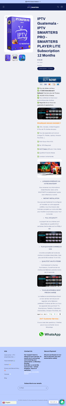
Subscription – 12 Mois (46, 68)
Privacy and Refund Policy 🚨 (11, 369)
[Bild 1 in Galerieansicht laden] (8, 58)
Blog (5, 378)
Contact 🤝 (7, 364)
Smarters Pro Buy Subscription (30, 400)
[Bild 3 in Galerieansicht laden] (22, 58)
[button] (3, 7)
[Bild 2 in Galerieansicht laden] (15, 58)
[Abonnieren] (46, 388)
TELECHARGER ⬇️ (9, 360)
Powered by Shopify (43, 400)
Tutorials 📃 (7, 374)
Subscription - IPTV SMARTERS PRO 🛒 (10, 356)
